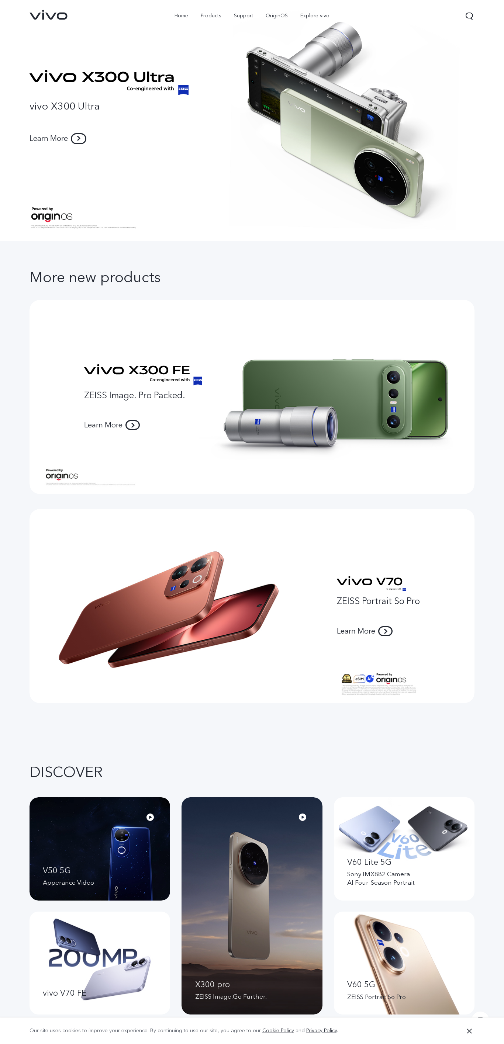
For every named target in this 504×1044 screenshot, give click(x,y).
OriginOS (277, 15)
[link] (49, 15)
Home (181, 15)
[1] (252, 120)
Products (211, 15)
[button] (469, 16)
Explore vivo (314, 15)
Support (243, 15)
